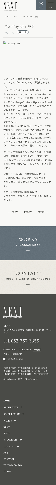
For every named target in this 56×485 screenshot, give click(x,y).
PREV (15, 212)
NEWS (16, 17)
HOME (7, 17)
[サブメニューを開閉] (22, 407)
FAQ (5, 452)
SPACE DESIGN (11, 413)
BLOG (6, 433)
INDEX (28, 212)
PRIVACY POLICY (12, 465)
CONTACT (8, 459)
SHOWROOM (10, 439)
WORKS (7, 420)
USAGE (7, 471)
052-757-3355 (21, 341)
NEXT (41, 212)
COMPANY (9, 446)
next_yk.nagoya (15, 358)
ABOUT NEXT (10, 407)
